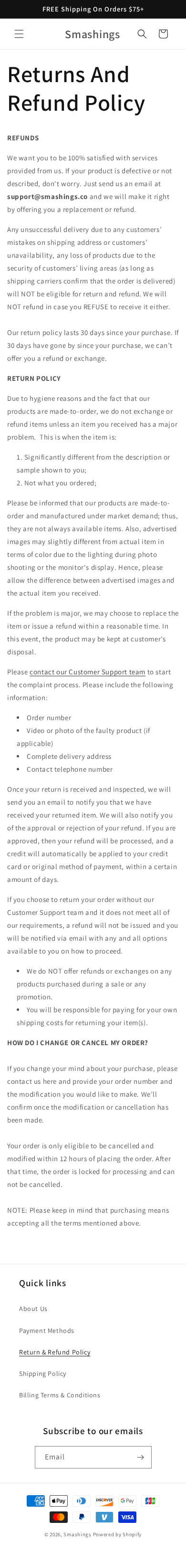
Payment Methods (46, 1330)
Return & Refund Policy (54, 1352)
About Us (33, 1308)
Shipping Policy (42, 1373)
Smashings (77, 1534)
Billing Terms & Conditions (60, 1395)
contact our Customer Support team (87, 671)
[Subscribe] (140, 1457)
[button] (19, 33)
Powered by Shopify (117, 1534)
